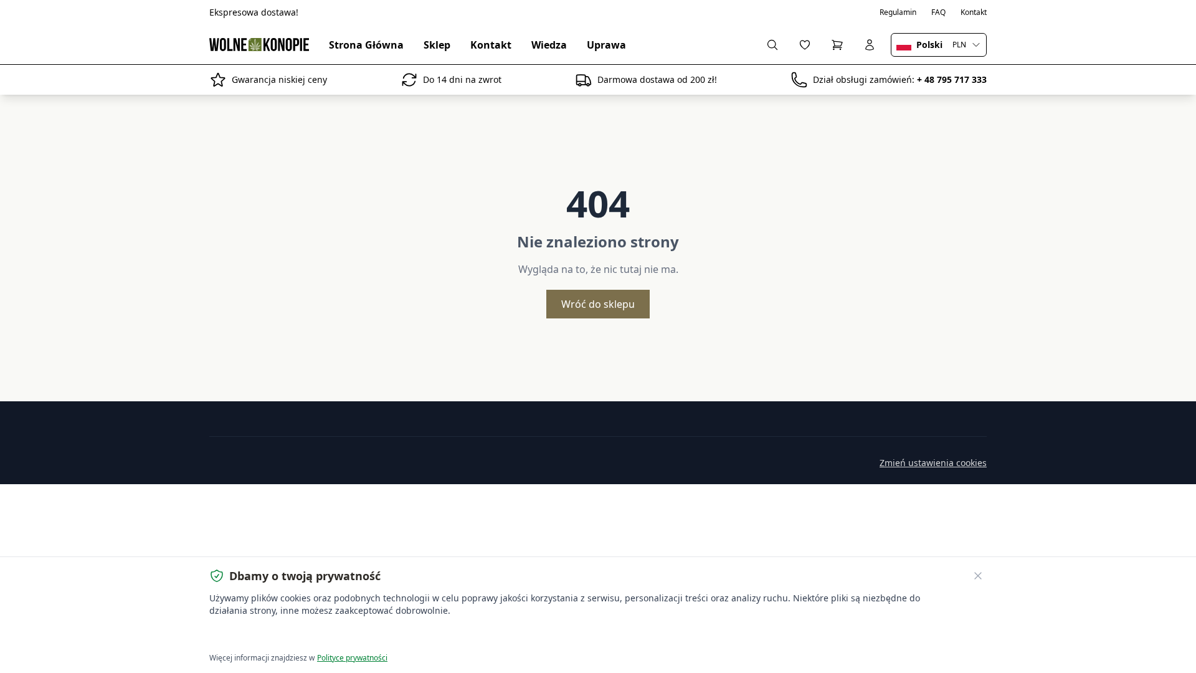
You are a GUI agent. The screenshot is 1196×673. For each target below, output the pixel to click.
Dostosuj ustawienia (351, 636)
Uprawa (606, 45)
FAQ (938, 12)
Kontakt (974, 12)
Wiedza (549, 45)
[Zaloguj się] (869, 45)
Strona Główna (366, 45)
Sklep (437, 45)
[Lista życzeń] (805, 45)
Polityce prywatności (352, 657)
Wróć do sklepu (598, 304)
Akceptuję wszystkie (255, 636)
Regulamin (898, 12)
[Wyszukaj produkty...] (772, 45)
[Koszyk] (837, 45)
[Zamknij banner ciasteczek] (978, 576)
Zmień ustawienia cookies (933, 463)
